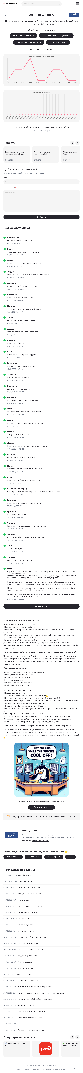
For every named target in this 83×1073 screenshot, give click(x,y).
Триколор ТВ (13, 857)
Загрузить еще (41, 606)
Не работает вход (58, 42)
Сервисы (14, 10)
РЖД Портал (54, 857)
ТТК (70, 857)
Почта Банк (33, 857)
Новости (32, 1063)
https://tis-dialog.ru (40, 841)
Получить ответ (41, 807)
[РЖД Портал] (45, 1049)
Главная (6, 10)
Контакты (52, 1063)
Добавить (41, 217)
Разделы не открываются (28, 42)
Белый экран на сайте (23, 36)
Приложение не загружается (56, 36)
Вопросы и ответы (41, 1063)
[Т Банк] (16, 1049)
